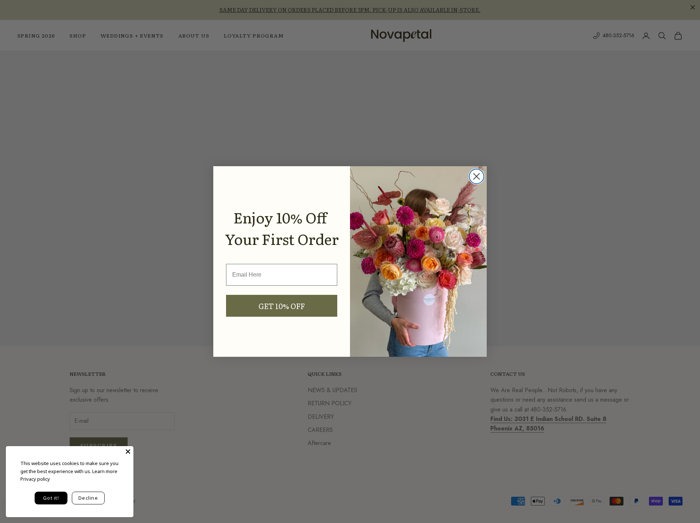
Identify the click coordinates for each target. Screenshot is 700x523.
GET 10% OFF (281, 305)
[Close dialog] (476, 176)
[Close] (128, 451)
